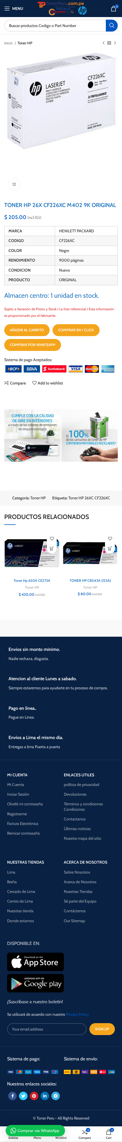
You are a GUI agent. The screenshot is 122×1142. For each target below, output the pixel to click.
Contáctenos (75, 910)
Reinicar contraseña (23, 833)
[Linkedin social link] (45, 1096)
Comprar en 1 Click (76, 330)
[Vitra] (32, 628)
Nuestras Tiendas (78, 891)
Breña (12, 881)
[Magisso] (90, 628)
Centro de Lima (20, 901)
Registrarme (17, 813)
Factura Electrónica (22, 823)
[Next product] (115, 43)
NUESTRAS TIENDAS (25, 862)
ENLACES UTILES (79, 774)
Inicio (8, 43)
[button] (52, 549)
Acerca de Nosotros (80, 881)
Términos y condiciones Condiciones (83, 806)
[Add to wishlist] (52, 539)
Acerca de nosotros (85, 862)
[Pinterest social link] (34, 1096)
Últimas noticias (77, 828)
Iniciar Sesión (18, 794)
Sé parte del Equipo (80, 901)
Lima (11, 872)
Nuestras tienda (20, 910)
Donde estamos (20, 920)
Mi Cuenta (15, 784)
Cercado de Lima (21, 891)
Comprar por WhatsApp (32, 344)
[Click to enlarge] (14, 184)
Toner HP (25, 43)
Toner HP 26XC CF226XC (89, 497)
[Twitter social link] (23, 1096)
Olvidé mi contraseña (25, 803)
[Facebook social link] (12, 1096)
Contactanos (75, 819)
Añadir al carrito (27, 330)
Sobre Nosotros (77, 872)
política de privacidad (81, 784)
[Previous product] (103, 43)
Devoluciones (75, 794)
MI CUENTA (17, 774)
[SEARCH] (112, 26)
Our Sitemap (74, 920)
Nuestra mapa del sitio (82, 838)
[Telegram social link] (55, 1096)
